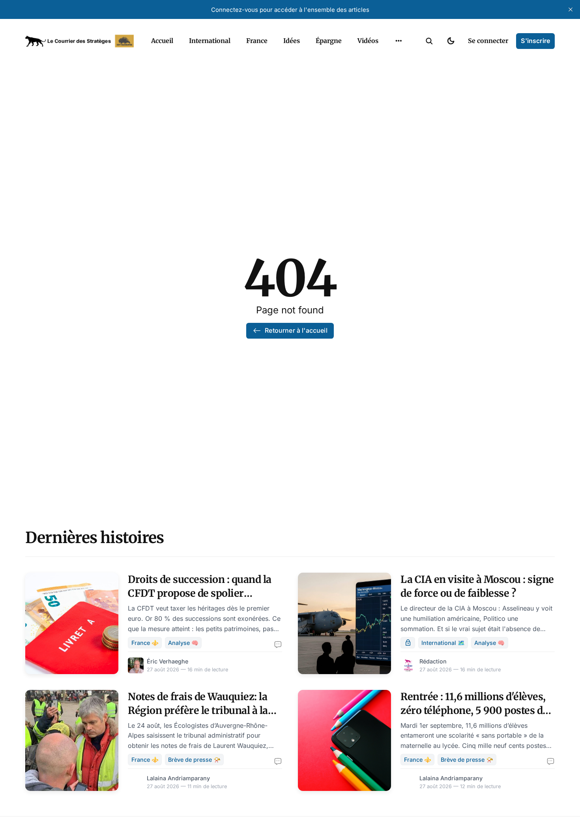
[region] (398, 41)
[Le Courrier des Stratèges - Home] (79, 41)
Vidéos (367, 41)
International (209, 41)
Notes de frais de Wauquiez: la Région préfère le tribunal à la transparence (198, 710)
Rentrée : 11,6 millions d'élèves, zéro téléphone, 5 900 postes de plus (474, 710)
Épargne (329, 41)
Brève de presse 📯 (194, 759)
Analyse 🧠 (183, 642)
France (257, 41)
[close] (570, 9)
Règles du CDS (399, 59)
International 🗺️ (443, 642)
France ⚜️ (145, 642)
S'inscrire (535, 41)
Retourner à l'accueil (296, 330)
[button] (429, 41)
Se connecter (488, 41)
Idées (291, 41)
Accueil (162, 41)
